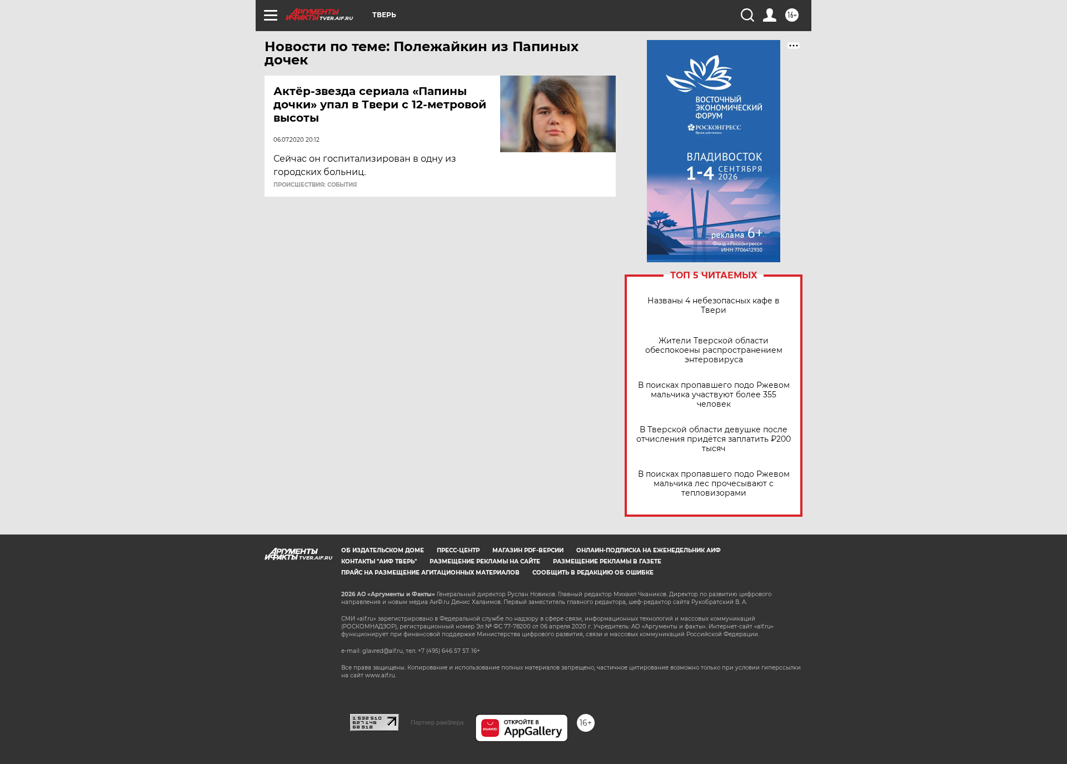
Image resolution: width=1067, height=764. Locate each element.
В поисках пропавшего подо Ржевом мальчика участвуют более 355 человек (714, 395)
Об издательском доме (382, 550)
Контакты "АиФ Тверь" (379, 561)
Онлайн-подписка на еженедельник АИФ (648, 550)
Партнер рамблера (437, 722)
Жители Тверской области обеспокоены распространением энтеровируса (713, 350)
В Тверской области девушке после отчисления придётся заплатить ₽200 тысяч (713, 439)
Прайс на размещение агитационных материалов (430, 572)
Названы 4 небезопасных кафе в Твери (713, 305)
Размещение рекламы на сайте (485, 561)
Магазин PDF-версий (528, 550)
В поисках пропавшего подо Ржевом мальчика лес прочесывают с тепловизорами (714, 484)
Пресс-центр (458, 550)
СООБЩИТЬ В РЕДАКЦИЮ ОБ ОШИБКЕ (593, 572)
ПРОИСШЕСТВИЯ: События (315, 185)
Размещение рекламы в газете (607, 561)
